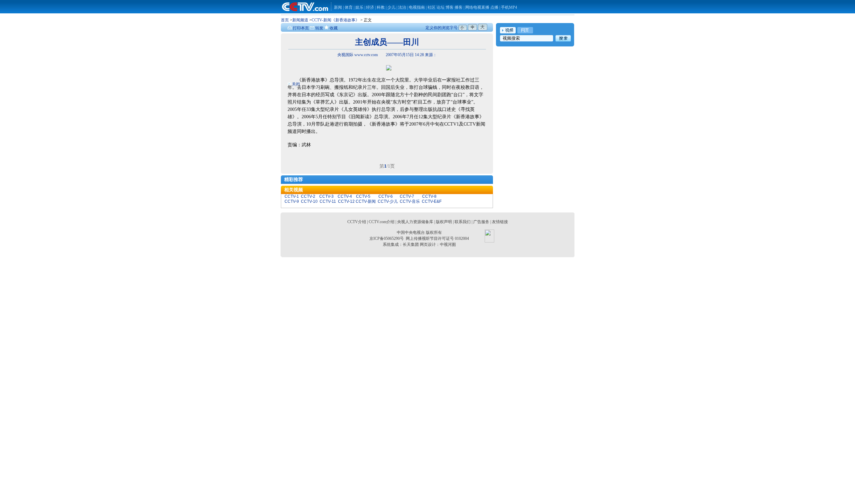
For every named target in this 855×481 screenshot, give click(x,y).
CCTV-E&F (432, 201)
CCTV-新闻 (366, 201)
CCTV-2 (308, 196)
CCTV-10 (309, 201)
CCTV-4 (345, 196)
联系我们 (463, 221)
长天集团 (411, 244)
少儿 (391, 7)
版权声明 (444, 221)
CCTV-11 (328, 201)
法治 (402, 7)
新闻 (338, 7)
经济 (370, 7)
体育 (349, 7)
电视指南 (417, 7)
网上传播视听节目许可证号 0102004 (437, 238)
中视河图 (448, 244)
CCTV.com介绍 (381, 221)
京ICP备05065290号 (386, 238)
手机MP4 (509, 7)
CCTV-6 (385, 196)
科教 (381, 7)
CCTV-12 (346, 201)
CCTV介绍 (356, 221)
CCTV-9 (292, 201)
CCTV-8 (429, 196)
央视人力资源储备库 (415, 221)
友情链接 (500, 221)
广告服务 (481, 221)
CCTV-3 (326, 196)
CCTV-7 (407, 196)
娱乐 (359, 7)
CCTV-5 (363, 196)
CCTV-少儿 (388, 201)
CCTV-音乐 (410, 201)
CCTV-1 (292, 196)
